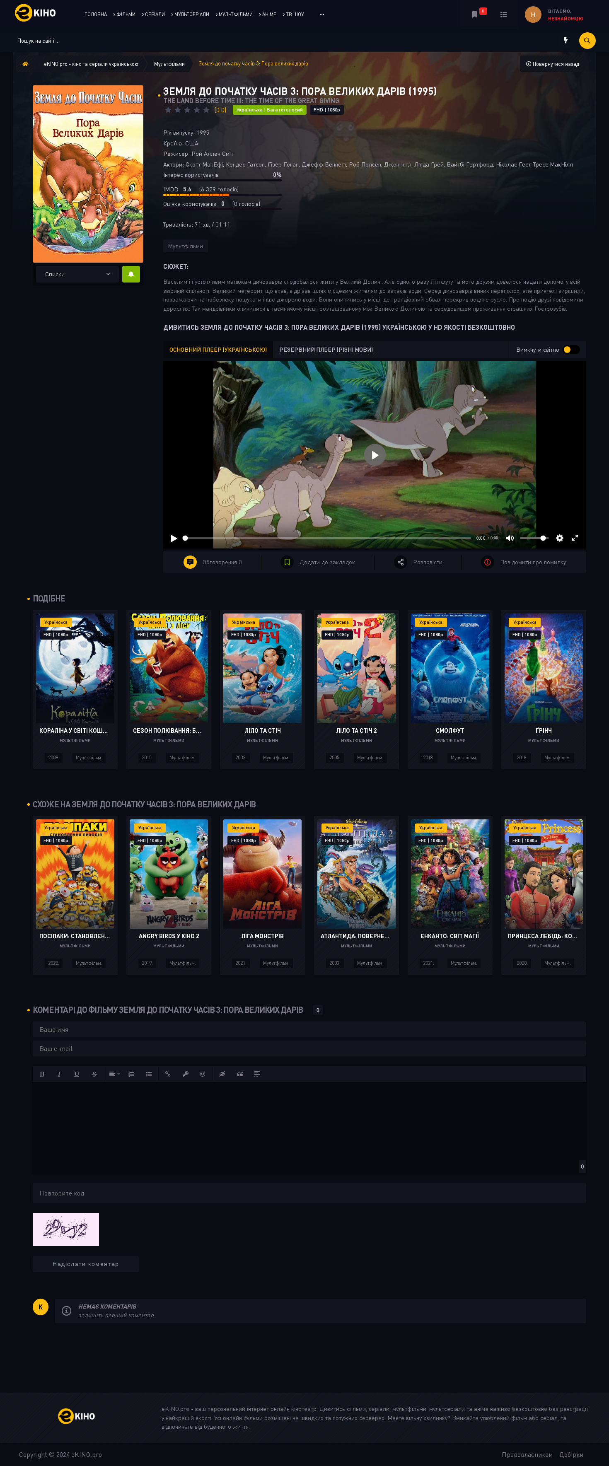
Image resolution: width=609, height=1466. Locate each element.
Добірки (571, 1454)
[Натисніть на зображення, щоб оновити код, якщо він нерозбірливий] (66, 1228)
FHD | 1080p (327, 109)
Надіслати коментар (86, 1264)
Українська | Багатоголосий (270, 109)
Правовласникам (527, 1454)
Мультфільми (185, 245)
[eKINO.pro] (85, 1418)
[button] (42, 1074)
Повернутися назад (555, 63)
